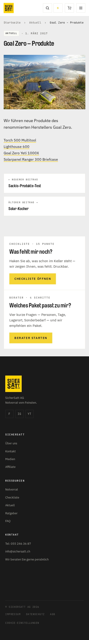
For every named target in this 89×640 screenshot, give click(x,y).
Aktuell (35, 22)
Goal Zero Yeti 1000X (21, 153)
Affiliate (10, 467)
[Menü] (80, 8)
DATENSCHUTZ (35, 614)
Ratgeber (11, 513)
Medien (10, 459)
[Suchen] (47, 8)
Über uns (11, 443)
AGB (52, 614)
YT (29, 414)
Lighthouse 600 (16, 146)
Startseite (12, 22)
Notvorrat (11, 489)
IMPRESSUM (13, 614)
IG (19, 414)
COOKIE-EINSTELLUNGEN (22, 622)
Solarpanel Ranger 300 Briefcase (31, 159)
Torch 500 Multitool (20, 140)
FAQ (7, 521)
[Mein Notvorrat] (58, 8)
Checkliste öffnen (32, 279)
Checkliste (12, 497)
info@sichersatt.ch (17, 551)
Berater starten (30, 338)
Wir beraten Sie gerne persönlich (27, 559)
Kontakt (10, 451)
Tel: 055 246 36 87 (18, 544)
